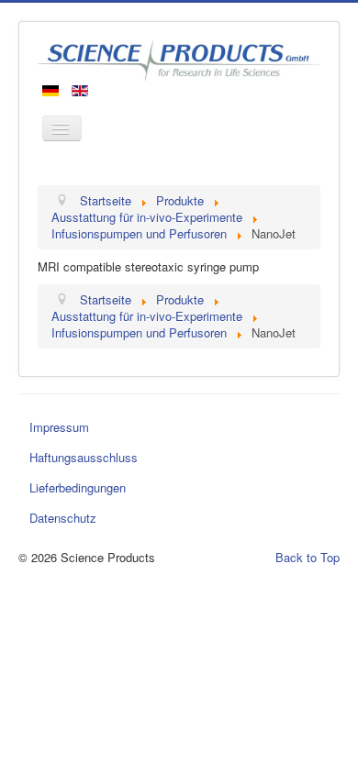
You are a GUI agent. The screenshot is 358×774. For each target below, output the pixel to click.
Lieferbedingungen (77, 487)
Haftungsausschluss (83, 457)
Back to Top (307, 557)
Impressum (59, 427)
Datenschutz (62, 517)
